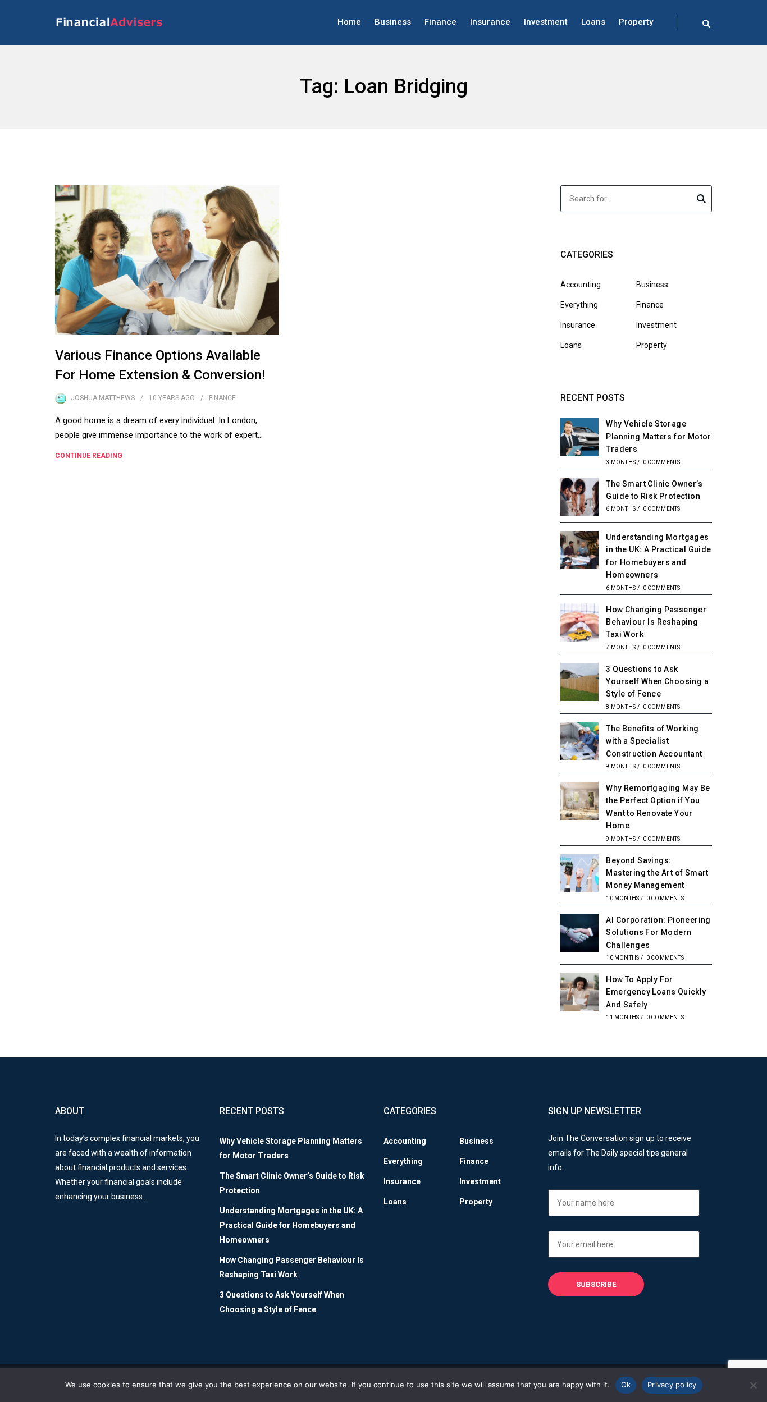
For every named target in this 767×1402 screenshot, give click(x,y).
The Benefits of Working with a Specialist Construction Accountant (654, 741)
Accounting (580, 284)
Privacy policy (672, 1384)
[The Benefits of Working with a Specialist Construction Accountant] (579, 743)
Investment (546, 22)
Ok (626, 1384)
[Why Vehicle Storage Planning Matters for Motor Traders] (579, 438)
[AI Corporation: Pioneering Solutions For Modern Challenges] (579, 934)
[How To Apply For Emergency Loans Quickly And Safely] (579, 994)
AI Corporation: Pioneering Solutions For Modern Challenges (658, 932)
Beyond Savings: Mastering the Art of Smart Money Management (657, 873)
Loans (593, 22)
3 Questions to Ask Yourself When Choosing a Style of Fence (657, 682)
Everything (579, 304)
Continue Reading (88, 456)
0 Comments (662, 462)
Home (349, 22)
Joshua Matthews (103, 398)
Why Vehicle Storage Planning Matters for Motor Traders (658, 436)
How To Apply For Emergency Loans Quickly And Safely (656, 992)
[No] (753, 1385)
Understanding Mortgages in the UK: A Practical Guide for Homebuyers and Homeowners (291, 1225)
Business (393, 22)
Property (636, 22)
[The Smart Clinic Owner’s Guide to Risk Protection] (579, 498)
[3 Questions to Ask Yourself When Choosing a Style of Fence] (579, 683)
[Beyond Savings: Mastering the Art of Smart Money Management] (579, 875)
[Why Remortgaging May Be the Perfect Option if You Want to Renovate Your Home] (579, 802)
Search (701, 200)
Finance (440, 22)
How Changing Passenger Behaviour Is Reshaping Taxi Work (656, 622)
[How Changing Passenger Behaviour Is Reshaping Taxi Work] (579, 624)
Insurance (490, 22)
